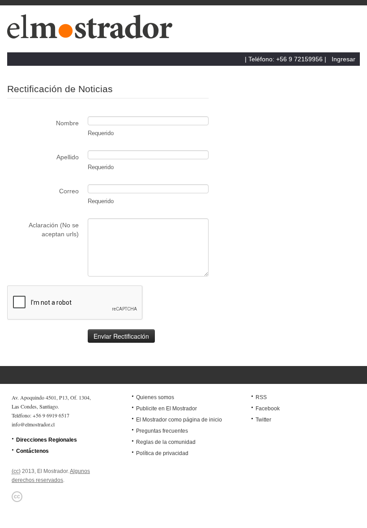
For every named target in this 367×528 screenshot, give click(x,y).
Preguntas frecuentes (162, 431)
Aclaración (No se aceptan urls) (54, 229)
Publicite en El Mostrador (166, 408)
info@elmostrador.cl (33, 424)
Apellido (67, 157)
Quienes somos (155, 397)
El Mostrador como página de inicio (179, 420)
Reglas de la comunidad (166, 442)
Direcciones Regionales (46, 440)
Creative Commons (17, 496)
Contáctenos (32, 451)
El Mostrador (93, 31)
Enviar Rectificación (121, 336)
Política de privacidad (162, 453)
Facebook (268, 408)
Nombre (67, 123)
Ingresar (343, 59)
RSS (261, 397)
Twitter (263, 420)
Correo (69, 191)
